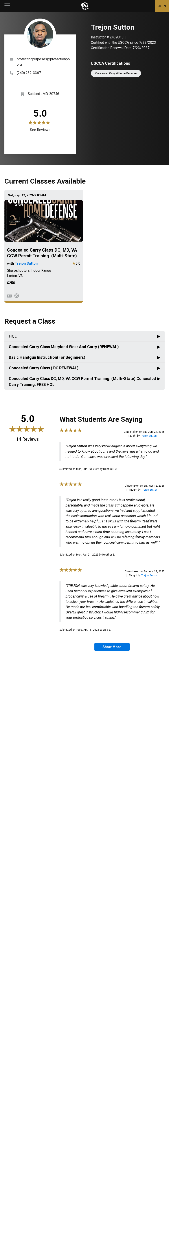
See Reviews (40, 130)
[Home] (85, 6)
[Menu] (7, 6)
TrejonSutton (148, 435)
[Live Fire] (16, 295)
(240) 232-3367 (29, 73)
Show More (112, 647)
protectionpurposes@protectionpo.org (43, 61)
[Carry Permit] (9, 295)
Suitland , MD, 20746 (43, 94)
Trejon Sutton (26, 263)
